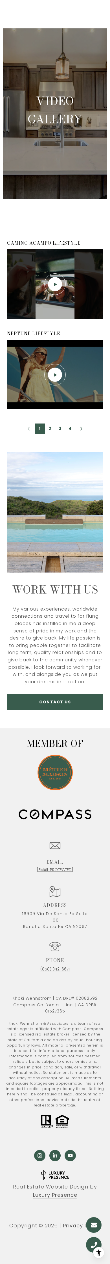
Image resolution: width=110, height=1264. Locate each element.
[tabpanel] (55, 324)
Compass (93, 1028)
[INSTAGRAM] (39, 1155)
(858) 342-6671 (55, 969)
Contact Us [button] (55, 702)
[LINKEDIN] (55, 1155)
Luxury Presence (55, 1194)
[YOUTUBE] (70, 1155)
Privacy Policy (82, 1225)
